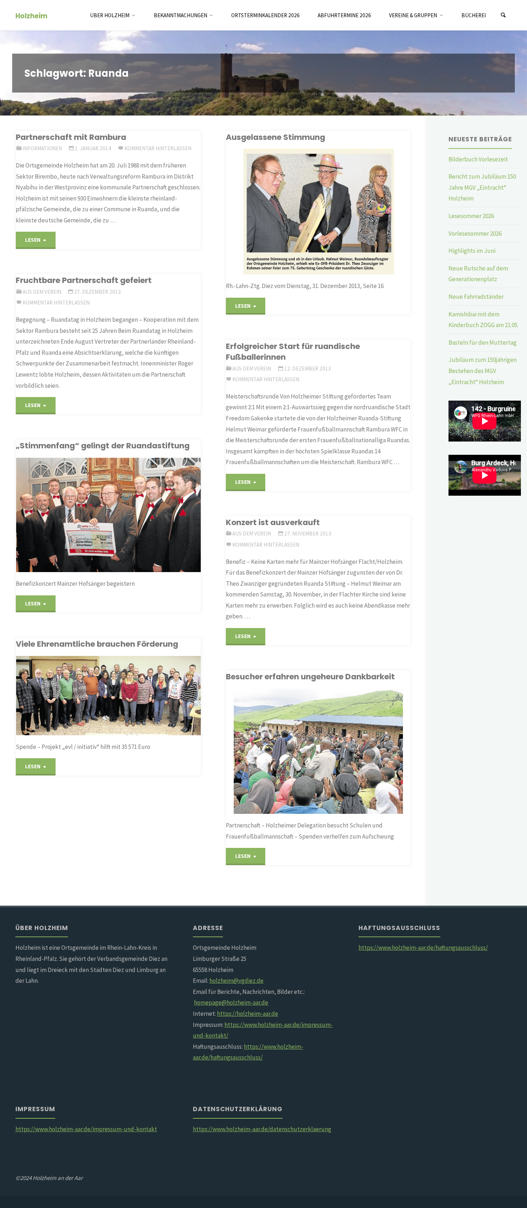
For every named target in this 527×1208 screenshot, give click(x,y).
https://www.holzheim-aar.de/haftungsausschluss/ (423, 948)
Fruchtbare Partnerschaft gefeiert (84, 280)
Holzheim (31, 15)
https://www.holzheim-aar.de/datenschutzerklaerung (262, 1129)
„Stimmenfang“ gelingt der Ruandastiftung (103, 445)
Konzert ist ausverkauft (273, 522)
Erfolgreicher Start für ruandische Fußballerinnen (293, 352)
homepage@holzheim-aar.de (231, 1002)
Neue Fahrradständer (476, 297)
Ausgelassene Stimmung (275, 137)
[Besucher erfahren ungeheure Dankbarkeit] (348, 751)
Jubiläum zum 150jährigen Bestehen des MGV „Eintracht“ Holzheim (482, 371)
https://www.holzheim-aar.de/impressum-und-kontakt (86, 1129)
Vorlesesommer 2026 (475, 233)
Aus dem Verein (42, 291)
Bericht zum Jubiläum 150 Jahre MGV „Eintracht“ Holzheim (482, 187)
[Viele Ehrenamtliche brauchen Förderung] (141, 695)
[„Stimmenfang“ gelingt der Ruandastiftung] (140, 514)
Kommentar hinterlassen (157, 148)
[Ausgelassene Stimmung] (351, 211)
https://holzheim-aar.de (247, 1014)
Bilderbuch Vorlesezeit (478, 159)
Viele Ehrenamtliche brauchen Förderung (97, 644)
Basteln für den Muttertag (482, 342)
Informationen (42, 148)
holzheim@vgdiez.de (236, 981)
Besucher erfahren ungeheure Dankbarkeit (310, 676)
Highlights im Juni (471, 251)
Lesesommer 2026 (471, 216)
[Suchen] (503, 15)
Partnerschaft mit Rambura (71, 137)
